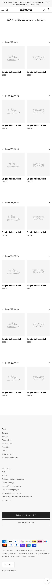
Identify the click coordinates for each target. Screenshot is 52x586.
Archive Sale (7, 443)
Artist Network (8, 454)
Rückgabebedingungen (11, 493)
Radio (4, 451)
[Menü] (2, 9)
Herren (5, 436)
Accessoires (6, 440)
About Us (5, 447)
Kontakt (5, 475)
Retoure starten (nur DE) (26, 515)
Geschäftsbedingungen (11, 486)
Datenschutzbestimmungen (13, 479)
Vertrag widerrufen (26, 522)
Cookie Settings (8, 482)
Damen (5, 433)
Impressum (6, 500)
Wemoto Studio (11, 571)
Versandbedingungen (10, 489)
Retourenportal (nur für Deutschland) (17, 497)
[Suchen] (8, 9)
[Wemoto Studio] (26, 10)
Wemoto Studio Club (10, 458)
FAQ (3, 472)
